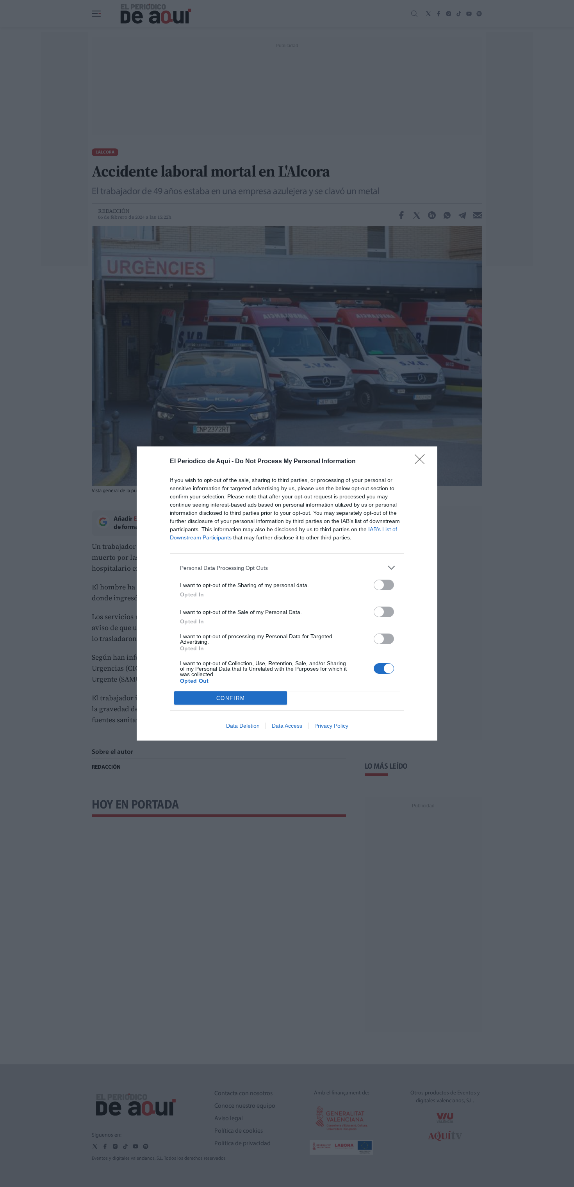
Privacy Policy (331, 726)
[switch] (384, 585)
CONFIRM (230, 698)
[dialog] (287, 593)
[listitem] (287, 568)
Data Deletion (243, 726)
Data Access (287, 726)
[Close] (422, 461)
